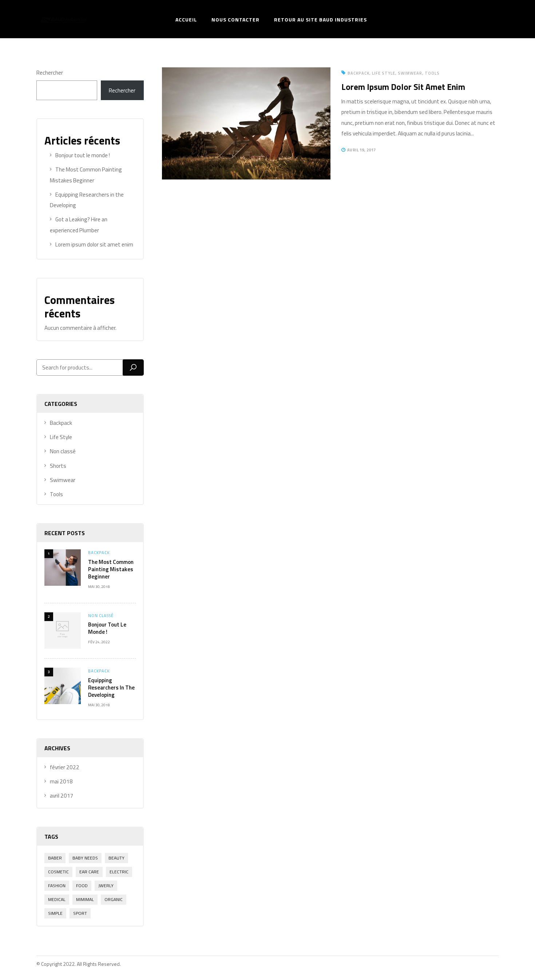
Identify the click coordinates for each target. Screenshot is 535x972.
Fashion (57, 885)
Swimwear (62, 480)
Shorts (58, 466)
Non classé (63, 451)
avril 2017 (62, 795)
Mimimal (85, 899)
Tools (56, 494)
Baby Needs (85, 857)
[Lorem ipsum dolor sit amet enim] (246, 72)
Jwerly (106, 885)
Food (82, 885)
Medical (57, 899)
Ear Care (89, 871)
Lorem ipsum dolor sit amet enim (94, 244)
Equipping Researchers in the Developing (111, 687)
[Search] (133, 367)
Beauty (116, 857)
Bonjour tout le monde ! (82, 155)
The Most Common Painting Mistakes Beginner (111, 569)
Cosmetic (58, 871)
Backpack (61, 423)
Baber (55, 857)
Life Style (61, 437)
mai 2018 (61, 781)
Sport (80, 913)
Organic (113, 899)
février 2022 (64, 767)
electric (119, 871)
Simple (55, 913)
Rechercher (49, 72)
